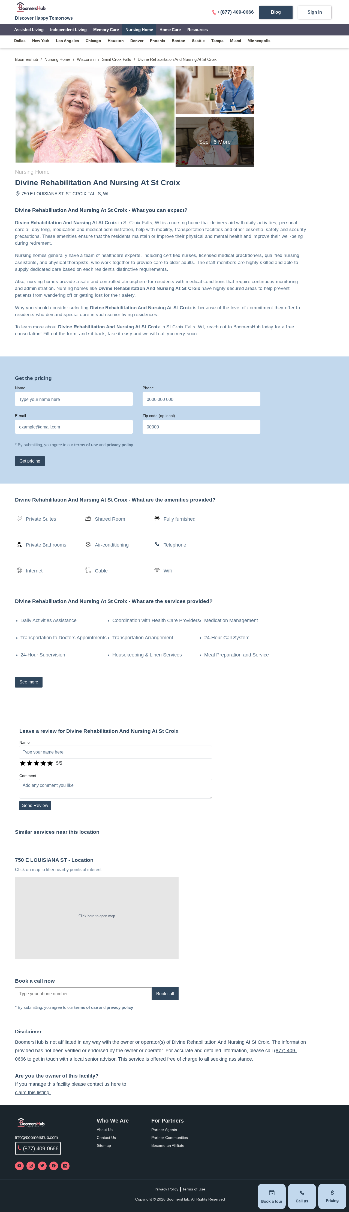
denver (136, 40)
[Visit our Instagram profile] (30, 1166)
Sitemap (104, 1145)
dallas (20, 40)
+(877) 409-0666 (235, 12)
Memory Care (106, 29)
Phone (148, 388)
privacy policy (120, 444)
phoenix (157, 40)
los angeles (67, 40)
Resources (197, 29)
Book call (165, 993)
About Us (105, 1129)
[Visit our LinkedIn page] (65, 1166)
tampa (217, 40)
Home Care (170, 29)
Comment (27, 775)
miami (235, 40)
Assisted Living (29, 29)
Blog (276, 12)
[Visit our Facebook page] (53, 1166)
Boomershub (26, 59)
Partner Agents (164, 1129)
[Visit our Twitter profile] (42, 1166)
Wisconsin (86, 59)
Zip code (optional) (159, 415)
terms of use (86, 444)
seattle (198, 40)
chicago (93, 40)
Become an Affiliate (167, 1145)
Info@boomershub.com (36, 1137)
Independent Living (68, 29)
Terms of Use (193, 1189)
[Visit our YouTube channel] (19, 1166)
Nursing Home (139, 29)
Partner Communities (169, 1137)
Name (20, 388)
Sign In (315, 12)
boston (178, 40)
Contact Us (106, 1137)
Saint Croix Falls (116, 59)
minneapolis (259, 40)
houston (116, 40)
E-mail (20, 415)
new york (40, 40)
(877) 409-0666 (41, 1148)
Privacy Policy (166, 1189)
